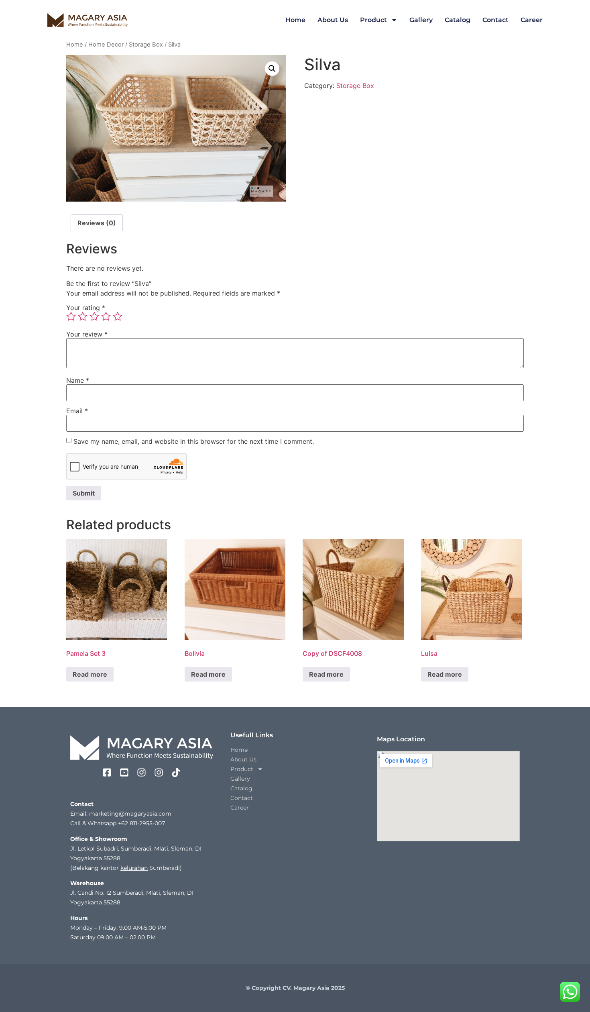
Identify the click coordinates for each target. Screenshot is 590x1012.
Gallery (421, 20)
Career (532, 20)
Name (77, 380)
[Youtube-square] (124, 772)
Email (77, 411)
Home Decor (106, 44)
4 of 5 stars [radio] (106, 316)
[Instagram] (141, 772)
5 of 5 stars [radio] (117, 316)
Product (373, 20)
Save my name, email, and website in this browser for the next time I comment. (193, 441)
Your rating (85, 307)
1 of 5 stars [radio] (71, 316)
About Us (332, 20)
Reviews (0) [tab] (96, 223)
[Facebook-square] (107, 772)
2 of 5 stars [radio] (82, 316)
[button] (272, 68)
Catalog (457, 20)
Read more (90, 674)
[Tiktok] (176, 772)
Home (295, 20)
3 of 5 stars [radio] (94, 316)
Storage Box (146, 44)
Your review (87, 334)
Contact (495, 20)
